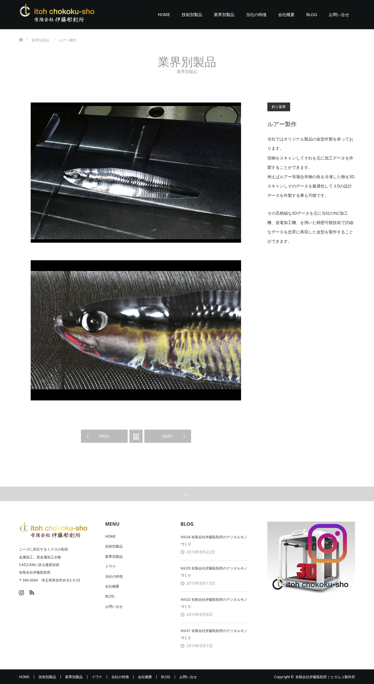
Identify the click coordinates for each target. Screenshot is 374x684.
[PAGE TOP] (187, 494)
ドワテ (110, 566)
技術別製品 (192, 14)
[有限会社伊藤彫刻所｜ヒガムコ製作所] (57, 14)
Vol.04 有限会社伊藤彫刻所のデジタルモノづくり (214, 540)
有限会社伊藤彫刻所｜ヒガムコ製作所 (325, 676)
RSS (31, 591)
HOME (164, 14)
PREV (104, 436)
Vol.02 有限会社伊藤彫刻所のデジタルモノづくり (214, 603)
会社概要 (286, 14)
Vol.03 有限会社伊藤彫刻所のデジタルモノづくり (214, 572)
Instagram (20, 591)
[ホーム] (21, 31)
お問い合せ (339, 14)
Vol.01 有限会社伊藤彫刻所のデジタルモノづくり (214, 634)
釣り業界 (279, 106)
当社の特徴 (256, 14)
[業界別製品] (136, 436)
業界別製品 (224, 14)
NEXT (167, 436)
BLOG (311, 14)
